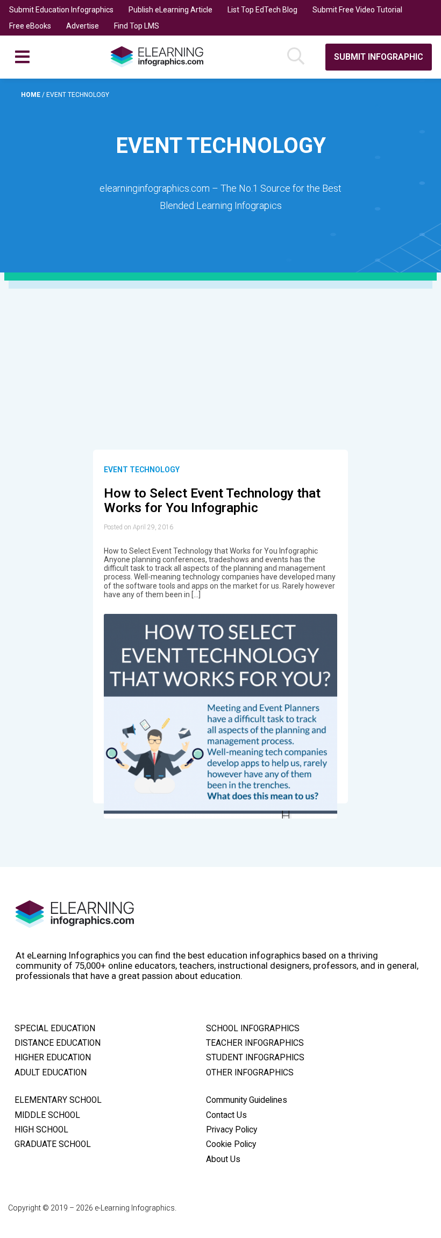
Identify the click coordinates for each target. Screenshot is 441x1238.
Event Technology (142, 469)
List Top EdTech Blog (262, 9)
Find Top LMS (136, 26)
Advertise (82, 26)
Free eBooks (30, 26)
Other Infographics (250, 1073)
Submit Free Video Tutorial (357, 9)
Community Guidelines (246, 1100)
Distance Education (58, 1043)
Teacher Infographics (255, 1043)
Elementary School (58, 1100)
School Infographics (253, 1028)
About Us (223, 1159)
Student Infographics (255, 1057)
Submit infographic (378, 57)
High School (41, 1130)
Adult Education (51, 1073)
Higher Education (53, 1057)
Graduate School (53, 1144)
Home (31, 95)
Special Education (55, 1028)
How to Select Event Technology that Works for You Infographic (212, 501)
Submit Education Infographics (61, 9)
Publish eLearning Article (170, 9)
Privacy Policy (231, 1130)
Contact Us (226, 1115)
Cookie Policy (231, 1144)
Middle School (47, 1115)
